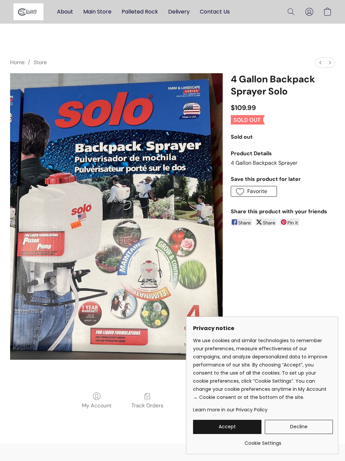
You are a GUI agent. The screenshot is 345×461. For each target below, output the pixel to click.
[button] (28, 11)
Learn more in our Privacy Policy (230, 409)
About (65, 12)
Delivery (179, 12)
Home (17, 62)
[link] (263, 440)
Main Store (97, 12)
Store (40, 62)
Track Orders (147, 405)
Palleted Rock (140, 12)
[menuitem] (320, 62)
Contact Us (215, 12)
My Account (97, 405)
